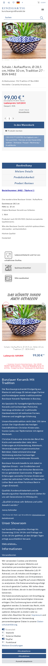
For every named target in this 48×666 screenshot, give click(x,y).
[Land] (18, 2)
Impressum (36, 615)
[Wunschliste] (13, 2)
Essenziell (10, 629)
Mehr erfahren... (9, 544)
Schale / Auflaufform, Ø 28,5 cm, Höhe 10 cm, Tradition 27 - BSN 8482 (24, 348)
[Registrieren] (9, 2)
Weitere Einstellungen (12, 645)
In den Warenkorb (24, 125)
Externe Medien (13, 636)
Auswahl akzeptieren (24, 661)
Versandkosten (9, 555)
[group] (24, 322)
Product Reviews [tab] (24, 183)
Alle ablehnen (24, 656)
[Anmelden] (4, 2)
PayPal (9, 639)
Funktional (11, 642)
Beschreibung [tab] (24, 165)
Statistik (10, 632)
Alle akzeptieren (24, 651)
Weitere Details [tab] (24, 171)
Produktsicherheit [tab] (24, 177)
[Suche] (41, 17)
